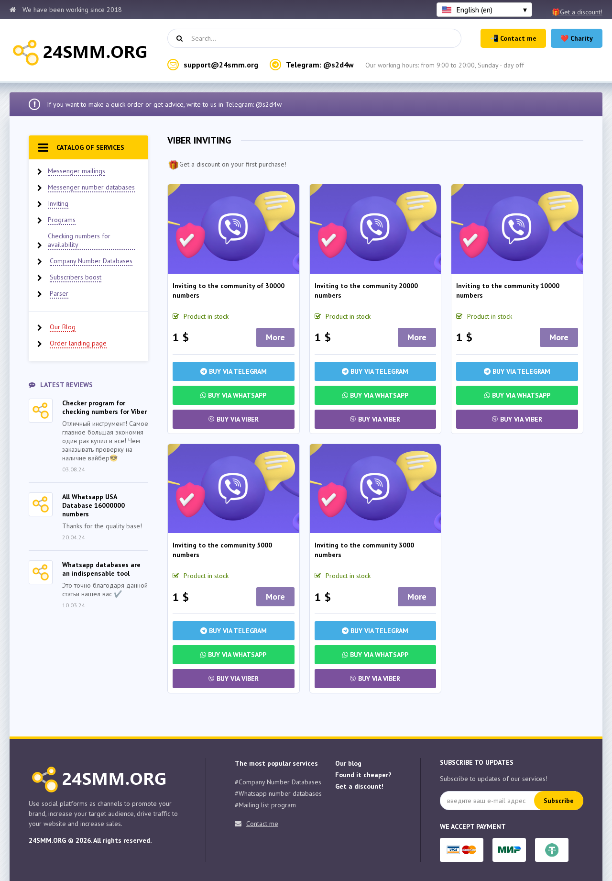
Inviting (58, 203)
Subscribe (559, 800)
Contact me (262, 823)
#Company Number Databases (278, 782)
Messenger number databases (91, 187)
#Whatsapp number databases (278, 793)
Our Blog (63, 327)
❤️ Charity (576, 38)
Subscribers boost (75, 277)
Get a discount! (359, 786)
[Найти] (179, 38)
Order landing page (78, 343)
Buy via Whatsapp (236, 395)
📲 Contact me (513, 38)
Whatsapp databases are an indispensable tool (101, 569)
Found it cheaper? (363, 774)
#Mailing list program (265, 805)
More (275, 337)
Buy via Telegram (237, 371)
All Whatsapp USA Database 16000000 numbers (93, 505)
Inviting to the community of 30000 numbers (228, 290)
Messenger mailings (76, 171)
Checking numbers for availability (79, 240)
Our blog (348, 763)
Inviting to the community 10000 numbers (507, 290)
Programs (62, 219)
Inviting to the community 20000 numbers (366, 290)
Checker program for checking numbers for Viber (104, 407)
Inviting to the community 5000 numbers (222, 550)
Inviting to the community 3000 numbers (364, 550)
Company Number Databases (91, 260)
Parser (59, 293)
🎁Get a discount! (577, 12)
